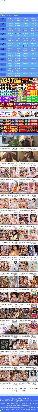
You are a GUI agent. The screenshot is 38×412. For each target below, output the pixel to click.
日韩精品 (25, 18)
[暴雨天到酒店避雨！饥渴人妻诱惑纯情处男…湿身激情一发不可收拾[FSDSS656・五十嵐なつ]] (9, 313)
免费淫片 (17, 58)
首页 (3, 134)
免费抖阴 (17, 68)
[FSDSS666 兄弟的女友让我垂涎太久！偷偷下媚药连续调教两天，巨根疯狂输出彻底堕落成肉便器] (9, 250)
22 (27, 388)
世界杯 (18, 41)
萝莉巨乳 (10, 71)
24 (30, 388)
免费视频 (33, 63)
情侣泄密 (25, 68)
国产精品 (10, 18)
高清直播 (25, 63)
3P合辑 (10, 25)
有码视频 (33, 23)
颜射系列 (25, 25)
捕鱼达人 (33, 33)
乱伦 (2, 69)
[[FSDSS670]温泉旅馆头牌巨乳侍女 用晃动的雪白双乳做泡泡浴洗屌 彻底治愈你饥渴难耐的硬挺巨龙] (28, 266)
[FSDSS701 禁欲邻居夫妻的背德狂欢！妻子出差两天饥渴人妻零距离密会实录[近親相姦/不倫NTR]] (28, 344)
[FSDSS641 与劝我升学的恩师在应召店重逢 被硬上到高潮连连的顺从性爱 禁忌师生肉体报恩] (28, 376)
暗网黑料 (17, 63)
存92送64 (33, 38)
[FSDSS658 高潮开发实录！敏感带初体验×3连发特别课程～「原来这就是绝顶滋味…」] (9, 297)
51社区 (18, 71)
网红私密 (17, 66)
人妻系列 (17, 20)
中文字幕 (10, 20)
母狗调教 (33, 68)
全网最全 (17, 51)
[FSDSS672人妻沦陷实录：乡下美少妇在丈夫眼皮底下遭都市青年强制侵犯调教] (28, 313)
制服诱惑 (17, 23)
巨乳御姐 (33, 58)
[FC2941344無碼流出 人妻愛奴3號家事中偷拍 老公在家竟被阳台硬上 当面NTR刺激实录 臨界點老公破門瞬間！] (9, 141)
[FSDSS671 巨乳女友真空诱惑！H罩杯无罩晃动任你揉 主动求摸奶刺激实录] (9, 203)
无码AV (10, 66)
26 (34, 388)
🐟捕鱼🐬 (25, 30)
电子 (2, 34)
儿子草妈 (33, 73)
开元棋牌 (17, 30)
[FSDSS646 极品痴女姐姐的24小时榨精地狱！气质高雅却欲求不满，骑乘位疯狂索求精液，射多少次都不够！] (28, 188)
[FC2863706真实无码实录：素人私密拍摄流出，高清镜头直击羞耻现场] (28, 156)
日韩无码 (17, 18)
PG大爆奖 (25, 38)
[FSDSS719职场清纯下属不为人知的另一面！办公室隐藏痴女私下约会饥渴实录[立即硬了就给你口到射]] (28, 172)
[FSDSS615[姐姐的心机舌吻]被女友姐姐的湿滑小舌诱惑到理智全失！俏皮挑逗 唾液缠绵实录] (28, 360)
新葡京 (10, 38)
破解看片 (10, 63)
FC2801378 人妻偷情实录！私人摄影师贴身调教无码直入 (16, 164)
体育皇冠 (33, 30)
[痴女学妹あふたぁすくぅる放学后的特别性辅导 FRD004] (9, 235)
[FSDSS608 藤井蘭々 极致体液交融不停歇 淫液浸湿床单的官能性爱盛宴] (28, 281)
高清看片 (25, 48)
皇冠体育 (10, 30)
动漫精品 (33, 20)
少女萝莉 (33, 53)
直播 (2, 49)
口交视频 (33, 25)
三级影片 (10, 23)
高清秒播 (17, 48)
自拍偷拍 (25, 23)
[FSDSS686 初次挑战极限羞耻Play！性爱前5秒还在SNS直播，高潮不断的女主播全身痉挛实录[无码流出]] (28, 203)
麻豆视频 (10, 58)
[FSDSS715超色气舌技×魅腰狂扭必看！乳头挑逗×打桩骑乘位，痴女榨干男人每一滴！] (28, 235)
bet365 (10, 36)
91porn (10, 51)
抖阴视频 (25, 53)
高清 (2, 59)
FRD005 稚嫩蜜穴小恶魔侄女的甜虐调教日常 (13, 351)
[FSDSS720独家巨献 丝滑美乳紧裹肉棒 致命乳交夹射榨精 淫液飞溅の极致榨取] (9, 219)
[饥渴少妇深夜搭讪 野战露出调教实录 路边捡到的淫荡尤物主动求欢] (9, 328)
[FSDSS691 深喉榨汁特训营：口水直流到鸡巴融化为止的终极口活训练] (28, 219)
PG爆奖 (26, 28)
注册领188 (33, 41)
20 (24, 388)
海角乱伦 (10, 48)
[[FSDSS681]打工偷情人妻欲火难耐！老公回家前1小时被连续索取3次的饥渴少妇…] (9, 188)
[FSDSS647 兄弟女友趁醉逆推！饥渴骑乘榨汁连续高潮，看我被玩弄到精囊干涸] (9, 376)
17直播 (10, 61)
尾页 (14, 390)
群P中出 (10, 73)
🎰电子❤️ (10, 28)
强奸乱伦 (25, 20)
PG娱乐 (18, 36)
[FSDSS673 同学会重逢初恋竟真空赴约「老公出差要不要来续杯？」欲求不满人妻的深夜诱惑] (9, 172)
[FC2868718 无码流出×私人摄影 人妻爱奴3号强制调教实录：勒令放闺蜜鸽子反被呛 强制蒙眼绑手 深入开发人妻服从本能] (28, 141)
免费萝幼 (25, 58)
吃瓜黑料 (17, 56)
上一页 (21, 388)
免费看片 (25, 51)
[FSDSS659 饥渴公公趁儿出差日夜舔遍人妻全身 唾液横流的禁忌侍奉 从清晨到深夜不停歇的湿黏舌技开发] (28, 250)
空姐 (2, 74)
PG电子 (33, 36)
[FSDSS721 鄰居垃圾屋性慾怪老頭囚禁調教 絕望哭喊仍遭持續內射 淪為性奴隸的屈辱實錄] (9, 281)
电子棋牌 (17, 28)
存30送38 (17, 38)
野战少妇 (25, 56)
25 (32, 388)
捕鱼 (2, 39)
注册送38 (33, 28)
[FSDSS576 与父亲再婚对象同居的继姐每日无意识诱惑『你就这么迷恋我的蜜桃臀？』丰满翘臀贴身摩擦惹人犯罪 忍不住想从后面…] (9, 360)
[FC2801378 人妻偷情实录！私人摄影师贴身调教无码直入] (9, 156)
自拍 (2, 54)
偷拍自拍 (10, 76)
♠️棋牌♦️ (18, 33)
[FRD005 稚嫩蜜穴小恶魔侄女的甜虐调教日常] (9, 344)
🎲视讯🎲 (10, 43)
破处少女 (17, 73)
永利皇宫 (25, 33)
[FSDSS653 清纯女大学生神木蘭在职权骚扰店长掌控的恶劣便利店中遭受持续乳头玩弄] (28, 328)
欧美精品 (33, 18)
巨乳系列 (17, 25)
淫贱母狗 (17, 53)
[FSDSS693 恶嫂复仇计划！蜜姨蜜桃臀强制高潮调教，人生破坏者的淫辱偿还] (28, 297)
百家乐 (18, 43)
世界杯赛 (10, 41)
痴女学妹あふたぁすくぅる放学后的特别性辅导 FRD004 (16, 242)
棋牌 (2, 29)
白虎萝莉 (10, 68)
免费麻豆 (33, 51)
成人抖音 (10, 56)
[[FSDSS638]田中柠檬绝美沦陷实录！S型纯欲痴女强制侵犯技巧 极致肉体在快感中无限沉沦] (9, 266)
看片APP (33, 48)
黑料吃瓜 (17, 61)
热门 (2, 64)
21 (25, 388)
